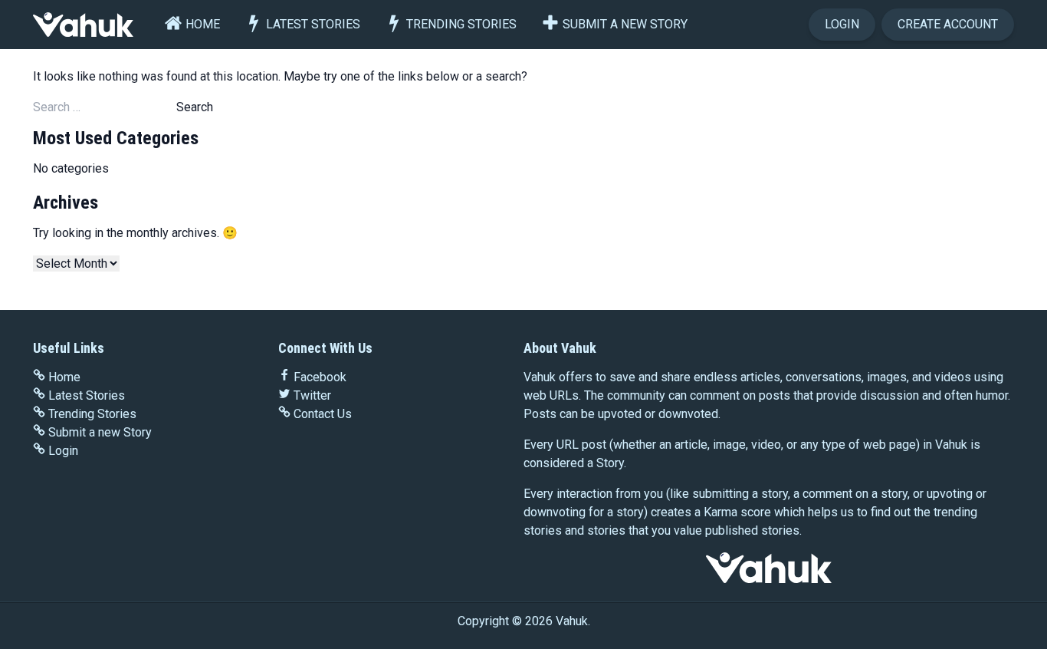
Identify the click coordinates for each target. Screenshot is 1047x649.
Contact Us (323, 414)
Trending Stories (461, 24)
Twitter (312, 395)
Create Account (948, 24)
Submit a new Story (625, 24)
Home (202, 24)
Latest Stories (313, 24)
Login (842, 24)
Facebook (320, 377)
